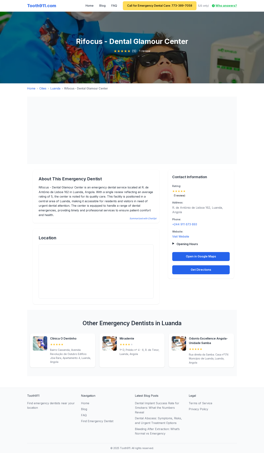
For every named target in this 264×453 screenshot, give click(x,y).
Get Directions (201, 269)
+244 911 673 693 (184, 224)
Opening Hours (187, 244)
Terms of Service (200, 403)
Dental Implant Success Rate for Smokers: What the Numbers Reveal (157, 407)
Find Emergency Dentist (97, 421)
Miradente (127, 338)
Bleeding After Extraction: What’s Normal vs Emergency (157, 431)
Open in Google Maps (201, 256)
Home (89, 5)
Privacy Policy (198, 409)
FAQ (114, 5)
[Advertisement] (132, 130)
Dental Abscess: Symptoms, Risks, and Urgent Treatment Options (158, 420)
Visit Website (180, 236)
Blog (102, 5)
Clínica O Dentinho (63, 338)
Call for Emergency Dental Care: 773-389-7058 (159, 5)
